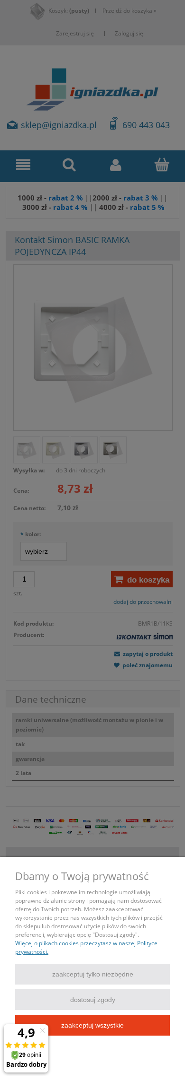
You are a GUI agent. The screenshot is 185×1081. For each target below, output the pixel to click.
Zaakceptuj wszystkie (92, 1025)
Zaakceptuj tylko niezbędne (92, 974)
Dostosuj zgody (92, 999)
